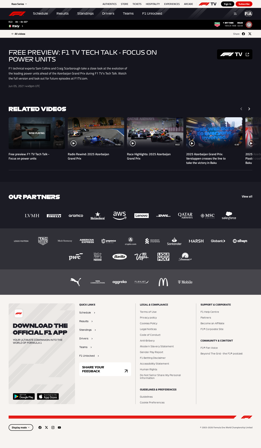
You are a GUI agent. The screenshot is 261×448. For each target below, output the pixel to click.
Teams (128, 13)
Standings (85, 13)
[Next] (249, 109)
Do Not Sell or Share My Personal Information (160, 376)
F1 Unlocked (152, 13)
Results (63, 13)
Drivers (108, 13)
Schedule (40, 13)
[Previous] (241, 109)
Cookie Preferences (152, 403)
